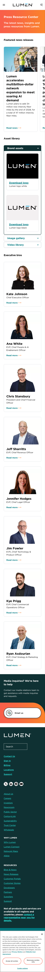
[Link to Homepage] (23, 5)
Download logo (18, 224)
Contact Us (9, 756)
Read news (12, 128)
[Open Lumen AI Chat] (41, 4)
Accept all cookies (12, 961)
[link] (19, 713)
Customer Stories (12, 883)
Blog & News (10, 869)
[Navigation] (4, 5)
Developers (9, 887)
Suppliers (8, 896)
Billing (7, 765)
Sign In (7, 761)
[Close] (42, 934)
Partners (8, 892)
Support (8, 774)
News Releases (11, 874)
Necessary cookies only (33, 961)
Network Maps (11, 851)
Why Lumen (10, 842)
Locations (9, 769)
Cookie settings (22, 968)
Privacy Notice (17, 952)
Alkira (6, 855)
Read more (12, 302)
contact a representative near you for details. (19, 917)
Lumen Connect (11, 846)
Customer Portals (12, 878)
